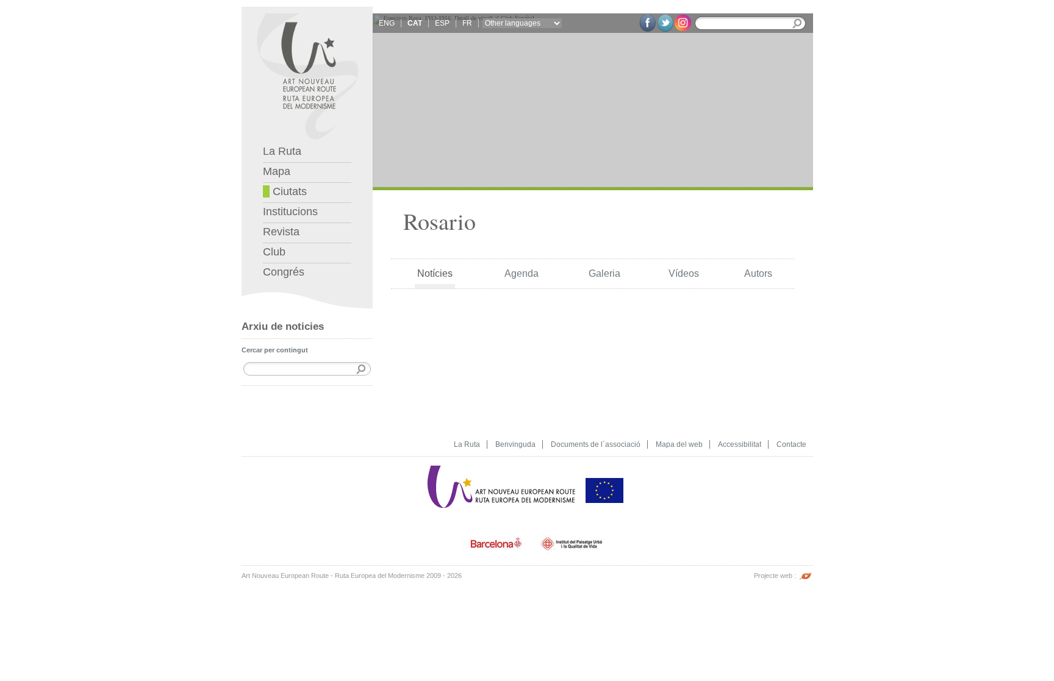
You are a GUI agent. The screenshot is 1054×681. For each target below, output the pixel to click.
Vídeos (684, 273)
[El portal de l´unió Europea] (604, 460)
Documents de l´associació (595, 444)
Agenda (521, 273)
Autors (758, 273)
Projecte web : (776, 575)
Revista (281, 232)
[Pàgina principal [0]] (307, 11)
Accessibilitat (739, 444)
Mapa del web (679, 444)
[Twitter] (665, 23)
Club (274, 252)
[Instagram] (683, 22)
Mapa (276, 171)
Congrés (283, 272)
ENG (387, 23)
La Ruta (282, 151)
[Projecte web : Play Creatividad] (805, 569)
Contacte (791, 444)
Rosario (439, 221)
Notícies (435, 273)
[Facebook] (647, 23)
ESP (442, 23)
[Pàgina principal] (502, 460)
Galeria (604, 273)
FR (467, 23)
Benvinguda (515, 444)
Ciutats (288, 191)
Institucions (290, 211)
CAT (414, 23)
